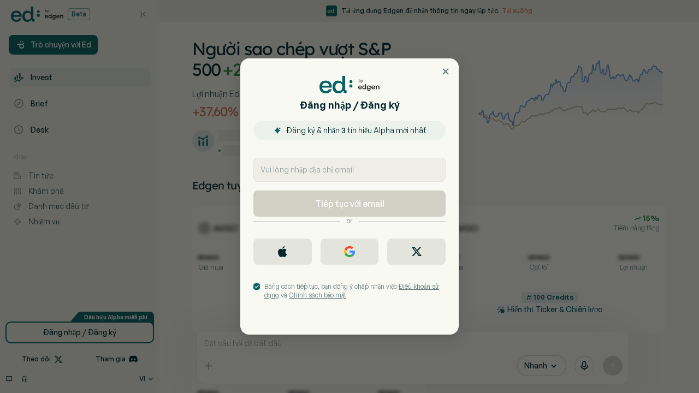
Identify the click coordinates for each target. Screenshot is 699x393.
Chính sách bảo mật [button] (317, 295)
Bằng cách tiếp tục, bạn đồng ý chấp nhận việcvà (351, 290)
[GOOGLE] (350, 252)
